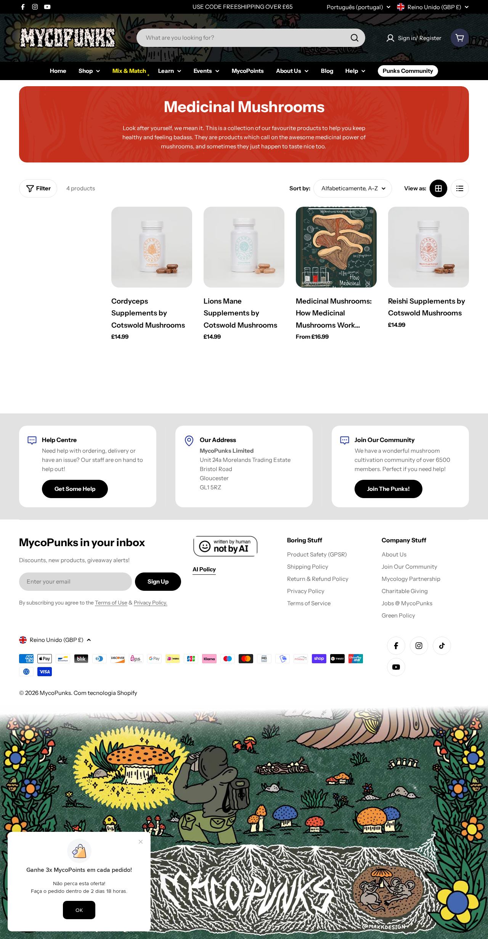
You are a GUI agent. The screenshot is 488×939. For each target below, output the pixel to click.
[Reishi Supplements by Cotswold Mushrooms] (428, 247)
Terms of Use (111, 602)
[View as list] (460, 188)
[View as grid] (438, 188)
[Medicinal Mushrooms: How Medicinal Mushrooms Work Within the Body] (336, 247)
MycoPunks (55, 692)
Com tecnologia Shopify (105, 692)
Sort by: (299, 188)
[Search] (354, 37)
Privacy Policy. (150, 602)
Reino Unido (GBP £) (434, 7)
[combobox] (250, 38)
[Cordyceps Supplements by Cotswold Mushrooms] (151, 247)
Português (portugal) (355, 7)
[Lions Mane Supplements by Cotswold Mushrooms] (244, 247)
